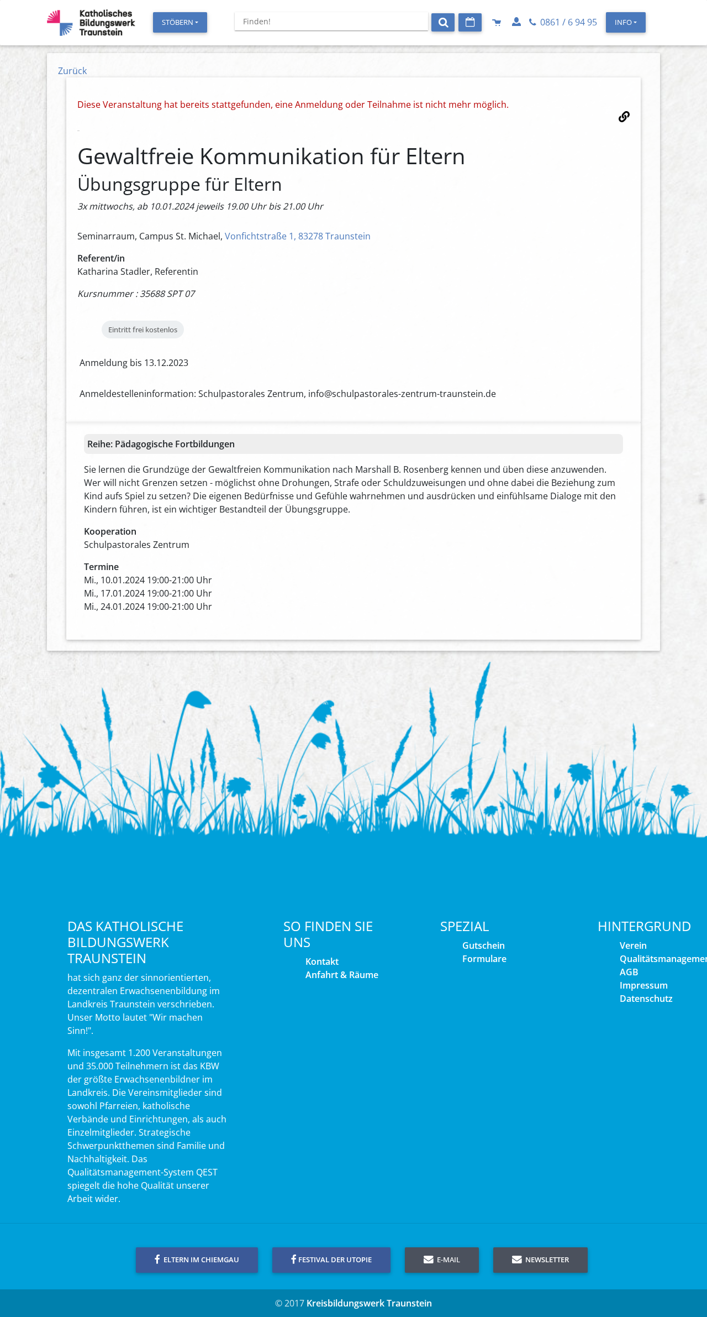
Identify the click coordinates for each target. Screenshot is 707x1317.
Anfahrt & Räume (341, 975)
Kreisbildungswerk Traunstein (369, 1303)
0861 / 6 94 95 (567, 22)
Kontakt (322, 961)
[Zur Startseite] (91, 23)
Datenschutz (646, 998)
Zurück (72, 71)
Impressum (644, 985)
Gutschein (483, 945)
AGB (629, 972)
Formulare (484, 959)
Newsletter (546, 1259)
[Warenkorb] (498, 22)
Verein (633, 945)
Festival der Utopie (335, 1259)
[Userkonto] (517, 22)
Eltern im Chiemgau (200, 1259)
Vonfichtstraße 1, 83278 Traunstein (298, 236)
